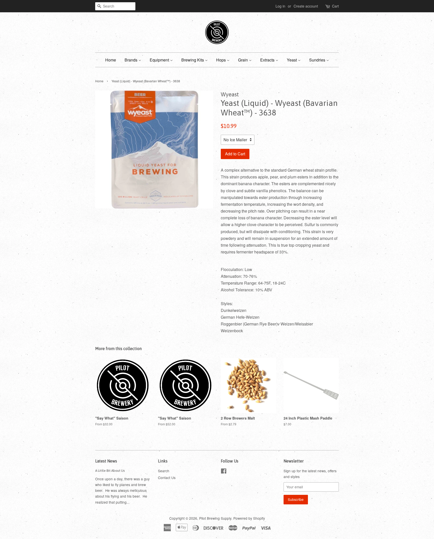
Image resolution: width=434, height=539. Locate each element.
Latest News (106, 461)
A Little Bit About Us (110, 470)
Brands (131, 60)
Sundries (317, 60)
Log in (280, 6)
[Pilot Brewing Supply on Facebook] (224, 471)
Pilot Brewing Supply (215, 518)
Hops (221, 60)
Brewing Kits (193, 60)
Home (110, 60)
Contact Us (167, 477)
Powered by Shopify (249, 518)
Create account (306, 6)
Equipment (160, 60)
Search (163, 470)
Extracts (268, 60)
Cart (335, 6)
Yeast (292, 60)
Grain (243, 60)
